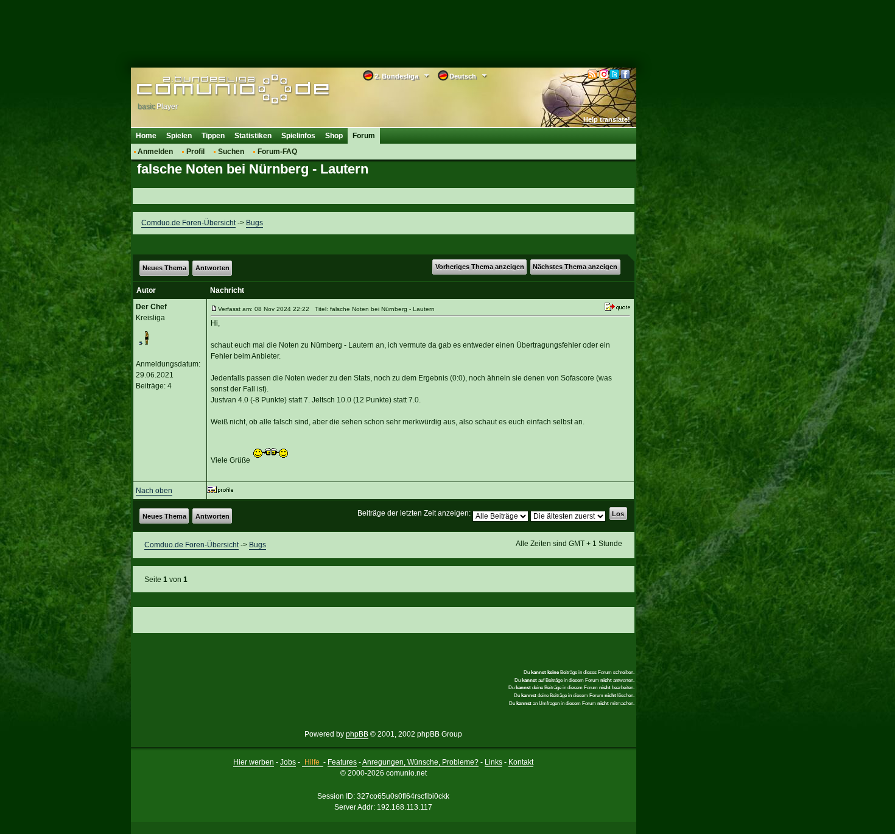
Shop (334, 135)
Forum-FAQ (277, 151)
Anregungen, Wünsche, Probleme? (420, 762)
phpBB (357, 734)
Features (342, 762)
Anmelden (155, 151)
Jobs (288, 762)
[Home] (214, 89)
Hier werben (253, 762)
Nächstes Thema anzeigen (575, 266)
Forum (364, 135)
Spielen (179, 135)
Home (146, 135)
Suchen (231, 151)
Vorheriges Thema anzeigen (479, 266)
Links (493, 762)
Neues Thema (164, 268)
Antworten (212, 268)
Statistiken (253, 135)
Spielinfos (298, 135)
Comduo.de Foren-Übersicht (188, 223)
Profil (195, 151)
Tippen (213, 135)
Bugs (254, 223)
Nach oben (154, 490)
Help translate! (606, 119)
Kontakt (520, 762)
